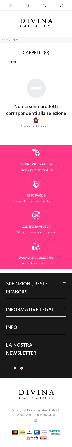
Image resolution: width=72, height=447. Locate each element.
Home (5, 40)
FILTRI (12, 62)
